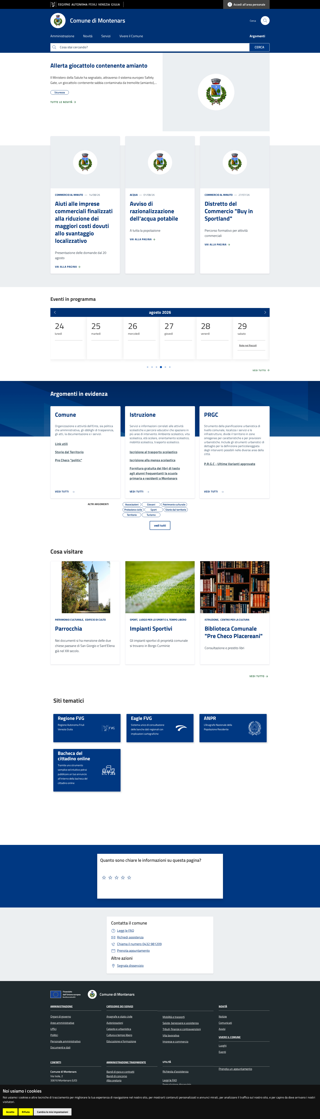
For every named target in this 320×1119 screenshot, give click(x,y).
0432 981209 (139, 943)
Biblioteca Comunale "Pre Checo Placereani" (234, 632)
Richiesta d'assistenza (176, 1071)
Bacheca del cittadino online (74, 755)
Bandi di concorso (116, 1076)
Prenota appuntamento (133, 950)
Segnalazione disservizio (177, 1084)
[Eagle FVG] (181, 727)
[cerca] (265, 20)
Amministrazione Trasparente (126, 1062)
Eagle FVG (141, 718)
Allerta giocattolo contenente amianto (98, 65)
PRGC (211, 414)
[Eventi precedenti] (54, 312)
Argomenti (257, 36)
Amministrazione (61, 1006)
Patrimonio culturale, (70, 620)
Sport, (134, 620)
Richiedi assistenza (130, 937)
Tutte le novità (61, 102)
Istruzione (143, 414)
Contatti (55, 1062)
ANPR (210, 718)
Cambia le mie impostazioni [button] (52, 1112)
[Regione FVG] (108, 727)
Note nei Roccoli (248, 345)
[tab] (147, 367)
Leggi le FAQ (125, 930)
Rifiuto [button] (26, 1112)
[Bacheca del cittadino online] (108, 769)
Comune (65, 414)
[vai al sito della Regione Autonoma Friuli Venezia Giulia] (87, 4)
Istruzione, (212, 620)
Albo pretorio (113, 1080)
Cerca (259, 47)
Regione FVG (71, 718)
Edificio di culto (95, 620)
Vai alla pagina (66, 267)
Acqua (134, 195)
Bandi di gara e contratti (120, 1072)
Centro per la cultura (234, 620)
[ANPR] (255, 727)
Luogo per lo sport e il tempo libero (162, 620)
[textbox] (159, 877)
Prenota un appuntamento (235, 1069)
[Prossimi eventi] (265, 312)
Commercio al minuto (69, 195)
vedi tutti (160, 525)
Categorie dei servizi (119, 1006)
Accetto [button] (10, 1112)
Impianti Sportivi (151, 628)
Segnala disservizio (130, 965)
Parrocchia (68, 628)
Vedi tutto (260, 370)
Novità (223, 1006)
